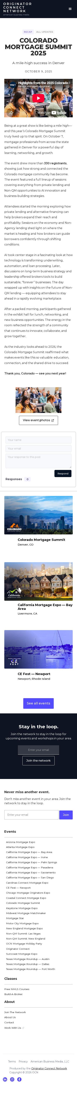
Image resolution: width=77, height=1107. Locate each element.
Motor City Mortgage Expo (22, 923)
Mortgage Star (15, 918)
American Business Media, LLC (50, 1061)
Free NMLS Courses (16, 989)
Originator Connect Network (49, 1068)
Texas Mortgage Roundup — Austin (27, 959)
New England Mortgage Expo (24, 928)
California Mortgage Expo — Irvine (27, 857)
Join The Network (15, 1012)
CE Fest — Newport (18, 887)
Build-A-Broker (13, 994)
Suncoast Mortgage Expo (21, 953)
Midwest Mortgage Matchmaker (26, 913)
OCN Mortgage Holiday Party (24, 943)
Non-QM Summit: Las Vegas (23, 933)
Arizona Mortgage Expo (20, 842)
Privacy (23, 1061)
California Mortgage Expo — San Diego (30, 877)
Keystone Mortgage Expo (22, 908)
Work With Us (12, 1027)
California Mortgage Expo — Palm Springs (31, 862)
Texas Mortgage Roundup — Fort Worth (30, 969)
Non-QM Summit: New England (25, 938)
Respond (62, 473)
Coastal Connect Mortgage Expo (26, 897)
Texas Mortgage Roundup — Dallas (27, 964)
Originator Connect (18, 948)
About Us (10, 1017)
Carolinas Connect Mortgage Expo (27, 882)
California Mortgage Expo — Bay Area (29, 852)
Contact (9, 1022)
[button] (70, 9)
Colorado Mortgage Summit (23, 903)
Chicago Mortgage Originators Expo (28, 892)
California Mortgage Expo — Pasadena (29, 867)
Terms (12, 1061)
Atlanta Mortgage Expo (20, 847)
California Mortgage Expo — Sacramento (31, 872)
